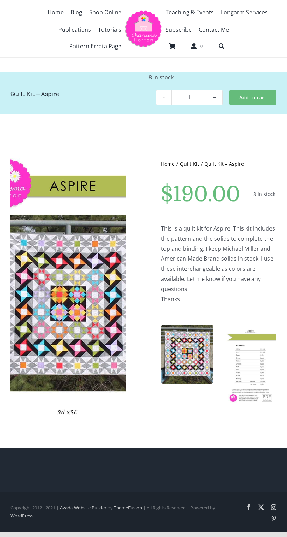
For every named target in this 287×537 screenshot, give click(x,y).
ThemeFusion (128, 507)
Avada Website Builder (83, 507)
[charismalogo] (143, 13)
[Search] (218, 46)
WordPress (21, 516)
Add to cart (252, 97)
